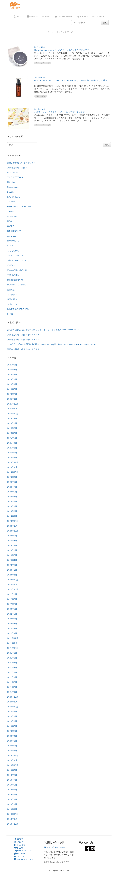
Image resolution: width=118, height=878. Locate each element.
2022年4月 (12, 619)
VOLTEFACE (13, 216)
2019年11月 (12, 760)
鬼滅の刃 (11, 289)
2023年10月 (12, 531)
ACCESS (83, 16)
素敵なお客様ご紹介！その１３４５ (23, 339)
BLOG (47, 16)
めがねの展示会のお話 (17, 270)
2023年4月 (12, 560)
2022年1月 (12, 633)
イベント (11, 265)
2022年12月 (12, 579)
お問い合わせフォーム (56, 847)
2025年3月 (12, 448)
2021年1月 (12, 692)
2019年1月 (12, 809)
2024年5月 (12, 496)
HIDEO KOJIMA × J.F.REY (19, 206)
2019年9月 (12, 770)
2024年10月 (12, 472)
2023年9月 (12, 536)
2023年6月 (12, 550)
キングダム (12, 294)
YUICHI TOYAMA (15, 177)
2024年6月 (12, 492)
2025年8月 (12, 423)
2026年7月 (12, 369)
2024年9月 (12, 477)
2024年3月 (12, 506)
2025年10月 (12, 413)
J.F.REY (10, 211)
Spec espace (13, 187)
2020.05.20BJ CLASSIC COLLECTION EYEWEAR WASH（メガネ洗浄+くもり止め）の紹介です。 (71, 80)
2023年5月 (12, 555)
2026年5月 (12, 379)
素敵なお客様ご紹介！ (17, 167)
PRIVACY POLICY (24, 859)
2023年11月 (12, 526)
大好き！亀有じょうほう (18, 260)
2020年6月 (12, 726)
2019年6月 (12, 785)
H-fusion (11, 182)
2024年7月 (12, 487)
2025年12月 (12, 404)
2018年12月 (12, 814)
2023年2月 (12, 570)
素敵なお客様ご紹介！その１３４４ (23, 349)
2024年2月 (12, 511)
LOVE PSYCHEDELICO (18, 309)
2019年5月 (12, 790)
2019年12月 (12, 755)
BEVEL (10, 192)
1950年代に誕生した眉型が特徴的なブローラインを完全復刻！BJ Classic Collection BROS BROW (51, 344)
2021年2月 (12, 687)
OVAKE (10, 226)
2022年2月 (12, 628)
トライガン (12, 304)
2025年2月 (12, 452)
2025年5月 (12, 438)
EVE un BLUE (13, 197)
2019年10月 (12, 765)
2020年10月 (12, 706)
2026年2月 (12, 394)
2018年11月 (12, 819)
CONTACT (99, 16)
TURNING (11, 202)
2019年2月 (12, 804)
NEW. (9, 221)
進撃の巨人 (12, 299)
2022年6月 (12, 609)
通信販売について (15, 280)
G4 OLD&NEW (14, 231)
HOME (20, 839)
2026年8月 (12, 365)
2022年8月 (12, 599)
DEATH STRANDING (16, 285)
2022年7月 (12, 604)
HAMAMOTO (13, 241)
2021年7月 (12, 663)
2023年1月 (12, 575)
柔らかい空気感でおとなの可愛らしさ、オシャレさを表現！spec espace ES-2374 (44, 330)
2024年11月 (12, 467)
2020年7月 (12, 721)
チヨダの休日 (13, 275)
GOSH (10, 245)
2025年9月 (12, 418)
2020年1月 (12, 750)
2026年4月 (12, 384)
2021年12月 (12, 638)
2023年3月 (12, 565)
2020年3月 (12, 741)
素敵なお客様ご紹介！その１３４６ (23, 334)
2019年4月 (12, 794)
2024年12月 (12, 462)
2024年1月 (12, 516)
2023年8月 (12, 540)
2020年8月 (12, 716)
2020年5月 (12, 731)
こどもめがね (13, 250)
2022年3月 (12, 623)
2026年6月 (12, 374)
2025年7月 (12, 428)
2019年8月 (12, 775)
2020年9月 (12, 711)
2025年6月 (12, 433)
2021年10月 (12, 648)
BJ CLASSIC (13, 172)
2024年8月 (12, 482)
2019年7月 (12, 780)
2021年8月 (12, 658)
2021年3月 (12, 682)
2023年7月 (12, 545)
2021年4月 (12, 677)
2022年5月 (12, 614)
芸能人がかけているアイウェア (21, 162)
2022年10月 (12, 589)
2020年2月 (12, 746)
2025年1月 (12, 457)
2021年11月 (12, 643)
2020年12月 (12, 697)
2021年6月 (12, 667)
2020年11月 (12, 702)
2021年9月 (12, 653)
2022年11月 (12, 584)
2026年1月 (12, 399)
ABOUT (19, 16)
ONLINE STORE (65, 16)
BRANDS (33, 16)
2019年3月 (12, 799)
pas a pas (11, 236)
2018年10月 (12, 824)
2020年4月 (12, 736)
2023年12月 (12, 521)
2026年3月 (12, 389)
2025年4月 (12, 443)
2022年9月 (12, 594)
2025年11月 (12, 409)
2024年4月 (12, 501)
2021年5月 (12, 672)
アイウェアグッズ (15, 255)
